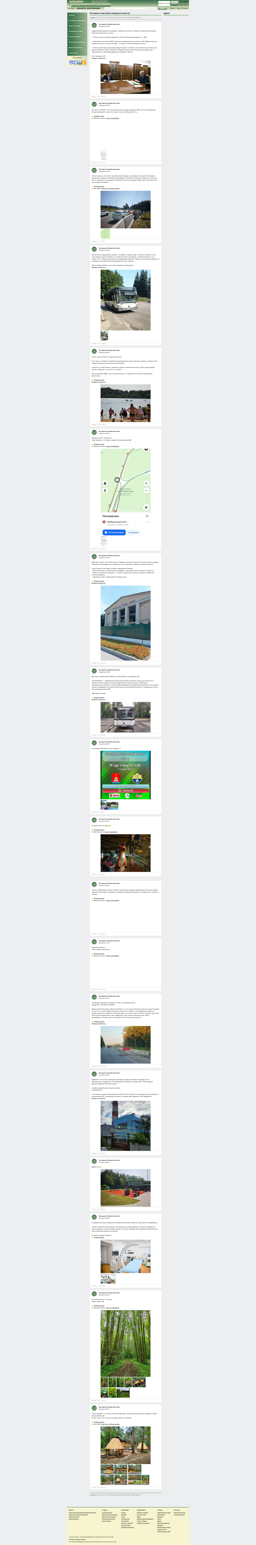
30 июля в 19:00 (104, 1218)
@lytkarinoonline (99, 116)
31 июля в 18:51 (104, 885)
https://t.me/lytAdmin (112, 118)
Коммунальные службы (163, 1512)
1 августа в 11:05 (104, 672)
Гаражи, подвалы (142, 1521)
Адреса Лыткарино (179, 1514)
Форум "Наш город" (74, 1517)
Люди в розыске (106, 1521)
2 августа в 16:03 (104, 171)
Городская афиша (107, 1512)
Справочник (104, 5)
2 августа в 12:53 (104, 250)
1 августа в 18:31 (104, 433)
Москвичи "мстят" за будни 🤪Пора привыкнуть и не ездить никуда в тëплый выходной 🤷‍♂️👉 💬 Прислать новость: (111, 442)
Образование (161, 1514)
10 (113, 17)
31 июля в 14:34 (104, 998)
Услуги (123, 1517)
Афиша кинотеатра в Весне (110, 1514)
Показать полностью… (99, 58)
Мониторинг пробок (179, 1512)
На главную (71, 8)
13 (121, 17)
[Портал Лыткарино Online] (69, 5)
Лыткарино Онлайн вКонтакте (109, 24)
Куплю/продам (125, 1519)
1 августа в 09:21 (104, 744)
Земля (138, 1517)
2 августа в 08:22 (104, 352)
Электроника (125, 1521)
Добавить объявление (127, 1527)
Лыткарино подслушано (77, 20)
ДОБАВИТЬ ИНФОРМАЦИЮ (88, 8)
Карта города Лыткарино (109, 1517)
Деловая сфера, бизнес (164, 1527)
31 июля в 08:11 (104, 1162)
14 (123, 17)
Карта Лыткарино (75, 36)
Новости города (74, 26)
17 (131, 17)
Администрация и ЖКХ (163, 1531)
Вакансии (124, 1514)
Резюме (123, 1512)
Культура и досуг (162, 1529)
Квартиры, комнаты (142, 1512)
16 (128, 17)
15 (126, 17)
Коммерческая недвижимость (145, 1519)
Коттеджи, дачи (141, 1514)
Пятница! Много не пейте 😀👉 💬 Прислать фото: (105, 829)
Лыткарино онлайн (75, 31)
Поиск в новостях (150, 8)
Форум (75, 5)
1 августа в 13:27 (104, 557)
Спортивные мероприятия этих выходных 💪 (106, 748)
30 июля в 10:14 (104, 1409)
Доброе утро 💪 (97, 1167)
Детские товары (125, 1525)
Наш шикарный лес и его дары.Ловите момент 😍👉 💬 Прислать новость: (105, 1304)
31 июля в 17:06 (104, 943)
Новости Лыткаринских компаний (78, 1514)
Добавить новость (74, 1519)
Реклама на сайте (80, 1539)
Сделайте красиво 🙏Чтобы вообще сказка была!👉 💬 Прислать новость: (105, 952)
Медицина (160, 1525)
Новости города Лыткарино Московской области (82, 1512)
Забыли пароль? (184, 4)
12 (118, 17)
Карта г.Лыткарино (182, 8)
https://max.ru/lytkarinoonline (110, 188)
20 (138, 17)
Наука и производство (163, 1523)
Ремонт (159, 1521)
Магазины (160, 1517)
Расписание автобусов (77, 42)
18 (133, 17)
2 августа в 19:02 (104, 105)
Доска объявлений (88, 5)
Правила (172, 8)
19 (136, 17)
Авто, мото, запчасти (127, 1523)
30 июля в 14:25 (104, 1295)
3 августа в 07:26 (104, 26)
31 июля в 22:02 (104, 821)
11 (116, 17)
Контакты (71, 1539)
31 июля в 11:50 (104, 1075)
